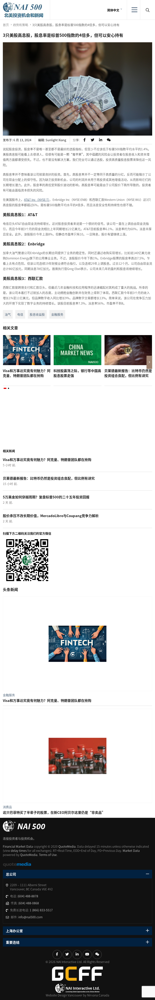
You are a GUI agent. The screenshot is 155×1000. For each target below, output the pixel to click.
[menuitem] (114, 9)
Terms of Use (48, 854)
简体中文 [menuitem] (113, 10)
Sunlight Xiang (56, 140)
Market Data (131, 850)
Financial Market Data (18, 846)
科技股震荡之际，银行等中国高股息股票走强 (77, 373)
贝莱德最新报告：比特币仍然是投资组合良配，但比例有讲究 (128, 373)
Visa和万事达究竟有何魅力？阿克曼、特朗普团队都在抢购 (26, 373)
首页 (6, 25)
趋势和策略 (20, 25)
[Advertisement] (77, 423)
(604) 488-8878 (28, 896)
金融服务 (57, 314)
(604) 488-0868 (28, 903)
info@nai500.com (30, 917)
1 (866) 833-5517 (41, 910)
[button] (5, 388)
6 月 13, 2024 (22, 140)
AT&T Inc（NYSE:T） (37, 199)
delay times (19, 850)
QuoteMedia (67, 846)
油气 (8, 314)
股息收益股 (37, 314)
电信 (20, 314)
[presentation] (6, 362)
